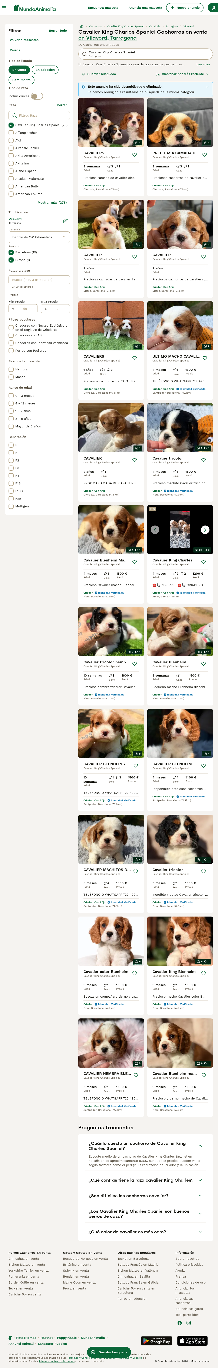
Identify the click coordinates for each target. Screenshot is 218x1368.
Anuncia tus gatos (189, 1309)
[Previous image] (155, 529)
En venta (19, 70)
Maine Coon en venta (79, 1282)
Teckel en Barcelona (133, 1259)
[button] (180, 529)
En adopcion (45, 70)
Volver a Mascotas (24, 40)
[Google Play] (156, 1341)
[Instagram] (188, 1323)
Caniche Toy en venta (25, 1294)
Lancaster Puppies (52, 1344)
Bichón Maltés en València (138, 1270)
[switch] (37, 96)
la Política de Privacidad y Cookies (120, 1357)
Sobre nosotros (187, 1259)
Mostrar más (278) (52, 202)
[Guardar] (134, 154)
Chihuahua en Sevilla (134, 1276)
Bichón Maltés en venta (27, 1265)
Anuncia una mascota (145, 8)
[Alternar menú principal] (4, 7)
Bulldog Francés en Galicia (138, 1282)
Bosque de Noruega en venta (85, 1259)
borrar (62, 105)
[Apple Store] (192, 1341)
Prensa (180, 1276)
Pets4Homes (26, 1338)
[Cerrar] (207, 87)
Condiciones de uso (190, 1282)
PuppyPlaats (67, 1338)
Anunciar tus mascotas (185, 1291)
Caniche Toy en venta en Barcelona (136, 1291)
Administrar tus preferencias (57, 1361)
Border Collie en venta (26, 1282)
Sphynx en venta (76, 1270)
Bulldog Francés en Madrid (138, 1265)
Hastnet (46, 1338)
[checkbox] (11, 125)
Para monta (21, 80)
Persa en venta (74, 1288)
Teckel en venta (21, 1288)
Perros (15, 50)
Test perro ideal (187, 1315)
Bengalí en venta (76, 1276)
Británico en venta (77, 1265)
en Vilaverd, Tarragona (107, 38)
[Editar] (65, 221)
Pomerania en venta (24, 1276)
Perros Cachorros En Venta (30, 1253)
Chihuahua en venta (24, 1259)
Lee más (203, 64)
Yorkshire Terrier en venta (29, 1270)
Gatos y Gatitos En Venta (82, 1253)
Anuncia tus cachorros (184, 1301)
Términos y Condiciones (81, 1357)
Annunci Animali (21, 1344)
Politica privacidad (189, 1265)
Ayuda (180, 1270)
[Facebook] (179, 1323)
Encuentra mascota (103, 8)
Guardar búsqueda (101, 74)
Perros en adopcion (132, 1299)
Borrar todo (58, 31)
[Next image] (205, 529)
